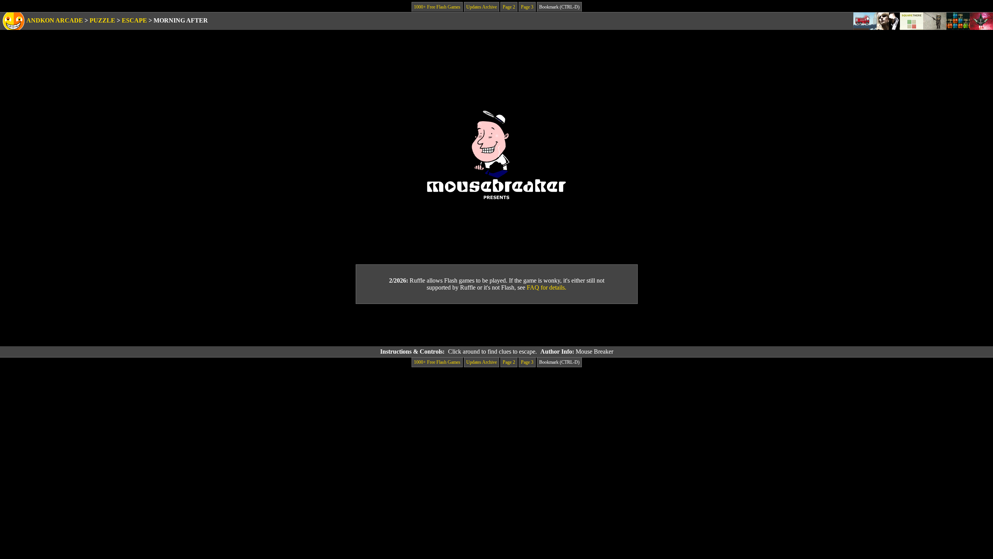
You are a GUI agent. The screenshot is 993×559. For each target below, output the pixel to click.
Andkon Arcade (54, 20)
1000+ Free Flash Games (437, 7)
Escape (134, 20)
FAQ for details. (546, 287)
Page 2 (509, 7)
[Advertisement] (496, 325)
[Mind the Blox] (958, 21)
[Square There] (911, 21)
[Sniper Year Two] (888, 21)
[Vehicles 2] (865, 21)
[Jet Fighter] (981, 21)
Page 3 (527, 7)
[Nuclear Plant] (934, 21)
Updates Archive (481, 7)
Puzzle (102, 20)
